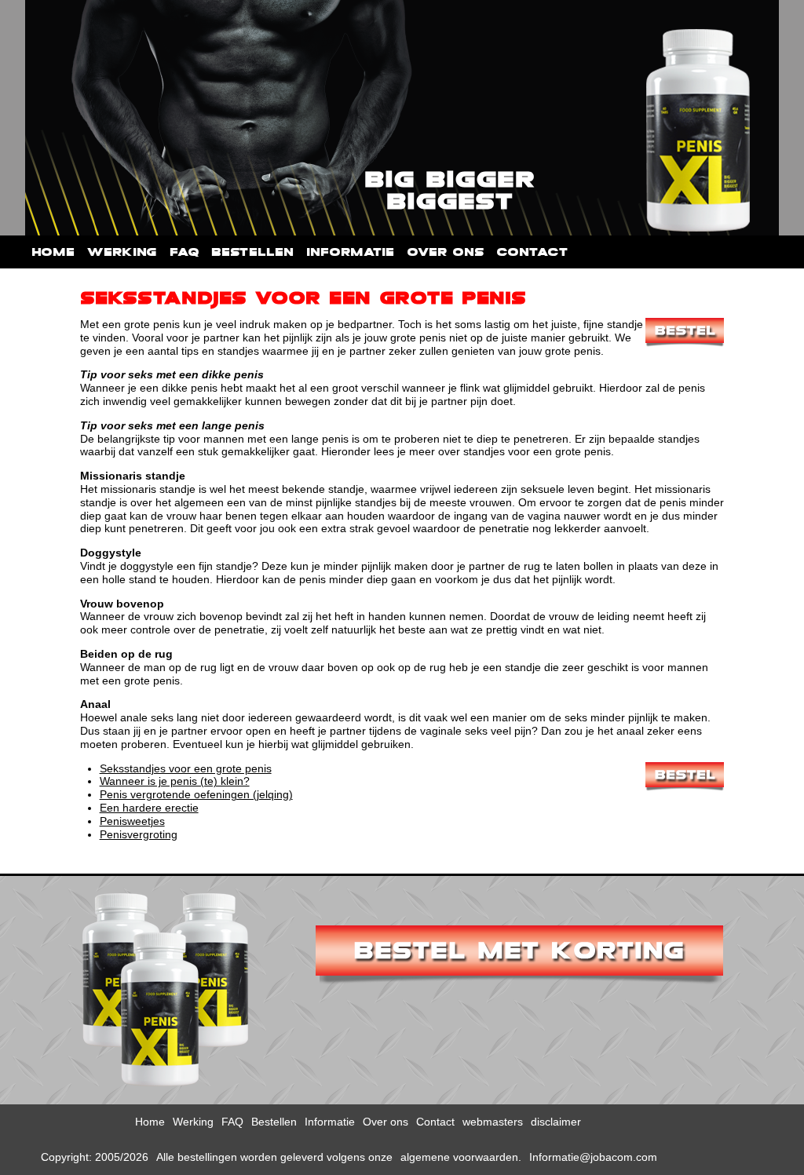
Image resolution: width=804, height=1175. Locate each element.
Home (53, 252)
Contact (532, 252)
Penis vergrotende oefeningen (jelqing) (196, 794)
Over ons (445, 252)
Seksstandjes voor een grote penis (186, 768)
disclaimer (556, 1121)
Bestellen (252, 252)
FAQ (184, 252)
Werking (122, 252)
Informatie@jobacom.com (593, 1157)
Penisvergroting (138, 834)
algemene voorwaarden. (460, 1157)
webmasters (492, 1121)
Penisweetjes (132, 821)
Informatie (350, 252)
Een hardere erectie (149, 807)
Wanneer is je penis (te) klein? (175, 781)
